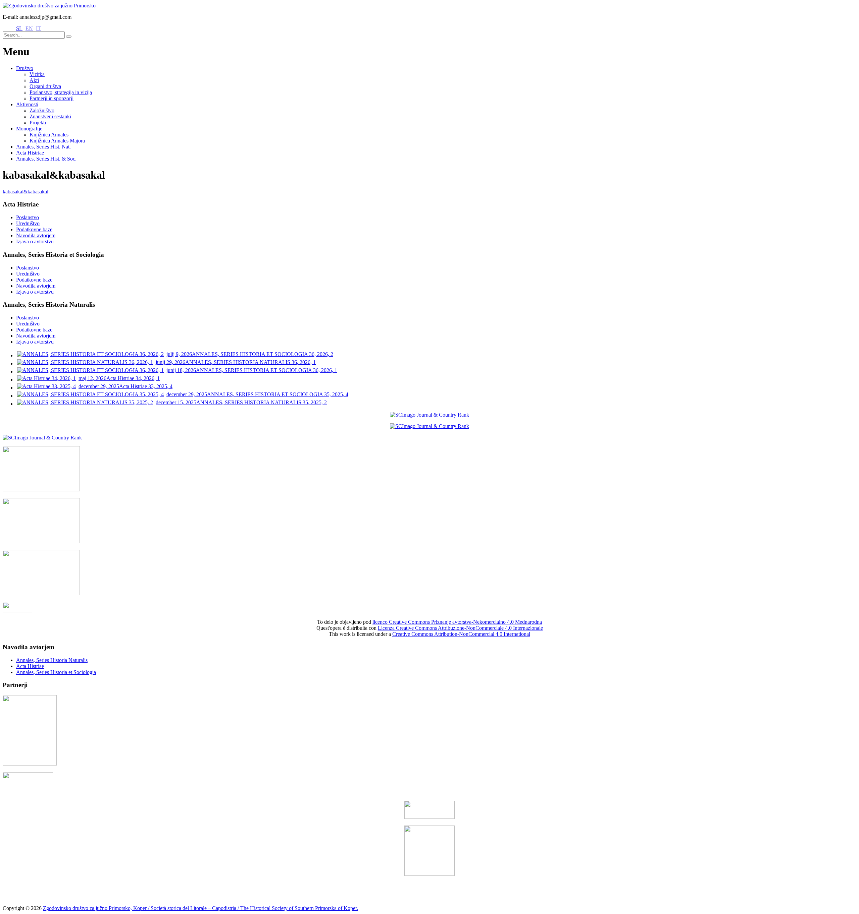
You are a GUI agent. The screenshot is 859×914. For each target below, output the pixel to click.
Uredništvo (28, 223)
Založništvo (42, 110)
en (29, 28)
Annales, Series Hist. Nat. (43, 146)
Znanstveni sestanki (50, 116)
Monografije (29, 128)
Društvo (24, 68)
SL (19, 28)
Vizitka (37, 74)
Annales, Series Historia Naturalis (52, 660)
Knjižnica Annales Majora (57, 140)
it (38, 28)
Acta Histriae (30, 153)
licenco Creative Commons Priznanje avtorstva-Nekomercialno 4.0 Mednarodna (457, 622)
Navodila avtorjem (35, 235)
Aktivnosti (27, 104)
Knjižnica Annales (49, 134)
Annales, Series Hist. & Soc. (46, 159)
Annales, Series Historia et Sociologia (56, 672)
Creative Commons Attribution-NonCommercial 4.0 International (461, 634)
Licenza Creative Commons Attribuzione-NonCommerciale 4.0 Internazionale (460, 628)
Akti (34, 80)
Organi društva (45, 86)
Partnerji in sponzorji (51, 98)
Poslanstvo (27, 217)
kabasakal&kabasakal (25, 191)
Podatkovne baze (34, 229)
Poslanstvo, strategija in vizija (61, 92)
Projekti (38, 122)
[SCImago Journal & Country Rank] (429, 415)
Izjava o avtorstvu (35, 241)
